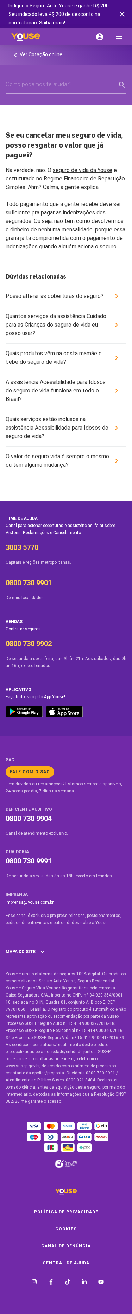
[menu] (119, 36)
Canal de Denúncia (66, 1246)
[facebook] (51, 1282)
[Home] (26, 36)
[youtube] (101, 1282)
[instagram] (34, 1282)
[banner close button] (122, 14)
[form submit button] (122, 84)
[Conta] (99, 36)
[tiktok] (67, 1282)
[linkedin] (84, 1282)
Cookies (66, 1229)
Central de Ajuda (66, 1263)
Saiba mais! (52, 22)
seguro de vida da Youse (82, 170)
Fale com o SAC (30, 771)
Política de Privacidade (66, 1212)
